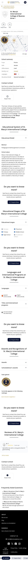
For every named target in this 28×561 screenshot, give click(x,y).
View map (5, 33)
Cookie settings (22, 548)
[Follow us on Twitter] (12, 544)
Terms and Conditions (5, 552)
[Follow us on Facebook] (16, 544)
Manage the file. (12, 54)
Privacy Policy (14, 548)
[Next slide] (26, 447)
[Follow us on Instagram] (19, 544)
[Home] (1, 6)
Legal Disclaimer (5, 548)
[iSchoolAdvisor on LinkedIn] (9, 544)
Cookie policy (14, 552)
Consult (16, 71)
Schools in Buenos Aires (8, 8)
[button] (14, 138)
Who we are (5, 517)
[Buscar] (25, 2)
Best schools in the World (8, 531)
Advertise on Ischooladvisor (8, 523)
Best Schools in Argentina (8, 7)
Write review (5, 455)
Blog (3, 520)
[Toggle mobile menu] (2, 2)
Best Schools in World (9, 6)
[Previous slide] (1, 447)
